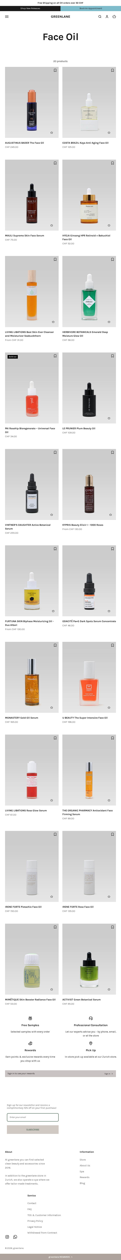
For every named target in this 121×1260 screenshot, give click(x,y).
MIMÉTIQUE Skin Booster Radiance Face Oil (30, 999)
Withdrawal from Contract (42, 1232)
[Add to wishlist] (55, 70)
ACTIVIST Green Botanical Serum (81, 999)
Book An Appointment (91, 8)
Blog (82, 1183)
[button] (60, 1257)
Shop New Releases (30, 8)
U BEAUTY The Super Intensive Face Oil (85, 717)
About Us (85, 1165)
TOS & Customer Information (44, 1215)
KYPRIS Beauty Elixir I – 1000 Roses (82, 524)
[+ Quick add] (53, 132)
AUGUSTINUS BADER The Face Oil (24, 142)
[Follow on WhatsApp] (15, 1237)
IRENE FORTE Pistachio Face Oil (23, 906)
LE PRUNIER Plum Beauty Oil (78, 428)
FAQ (29, 1209)
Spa (82, 1171)
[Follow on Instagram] (7, 1237)
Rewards (84, 1177)
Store (83, 1159)
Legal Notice (34, 1226)
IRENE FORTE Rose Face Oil (78, 906)
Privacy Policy (35, 1220)
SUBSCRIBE (32, 1129)
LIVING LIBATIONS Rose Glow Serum (26, 810)
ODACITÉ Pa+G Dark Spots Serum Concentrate (89, 621)
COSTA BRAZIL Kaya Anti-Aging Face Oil (85, 142)
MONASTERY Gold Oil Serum (21, 717)
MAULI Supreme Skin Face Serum (24, 235)
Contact (31, 1203)
